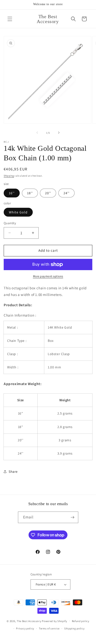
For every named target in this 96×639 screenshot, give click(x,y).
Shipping (9, 175)
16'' (12, 193)
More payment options (48, 276)
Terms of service (49, 628)
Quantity (10, 223)
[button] (9, 19)
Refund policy (80, 621)
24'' (66, 193)
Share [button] (13, 471)
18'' (30, 193)
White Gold (18, 212)
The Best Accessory (29, 621)
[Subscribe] (72, 517)
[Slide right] (58, 132)
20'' (48, 193)
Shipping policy (74, 628)
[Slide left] (37, 132)
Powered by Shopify (54, 621)
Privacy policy (25, 628)
